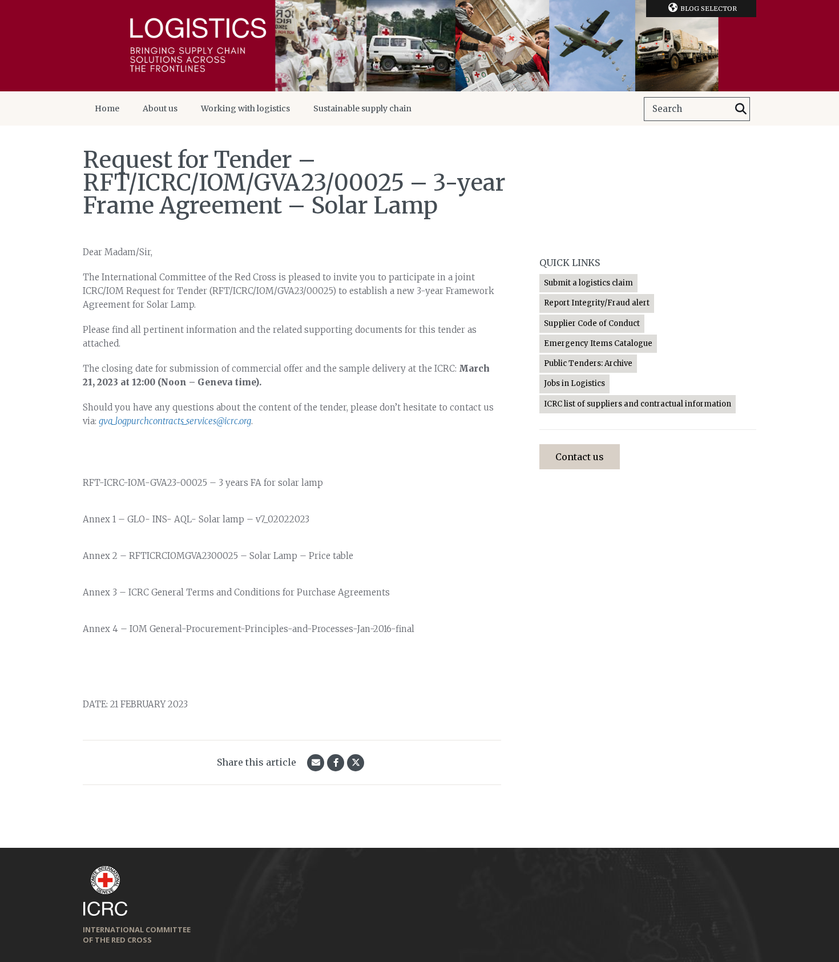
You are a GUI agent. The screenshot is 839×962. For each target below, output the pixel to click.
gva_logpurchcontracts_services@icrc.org (175, 421)
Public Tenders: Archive (588, 363)
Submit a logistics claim (588, 283)
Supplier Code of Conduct (592, 323)
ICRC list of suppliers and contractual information (637, 404)
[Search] (740, 109)
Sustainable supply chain (362, 108)
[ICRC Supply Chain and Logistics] (419, 45)
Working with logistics (245, 108)
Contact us (579, 456)
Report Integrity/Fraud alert (597, 303)
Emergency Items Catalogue (598, 343)
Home (107, 108)
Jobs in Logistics (574, 383)
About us (160, 108)
